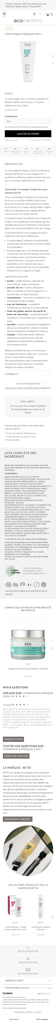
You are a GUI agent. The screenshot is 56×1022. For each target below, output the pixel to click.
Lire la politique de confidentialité (14, 1008)
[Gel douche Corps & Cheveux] (40, 914)
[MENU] (6, 14)
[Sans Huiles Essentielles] (36, 584)
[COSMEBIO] (15, 584)
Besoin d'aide (11, 140)
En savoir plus (11, 109)
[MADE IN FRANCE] (29, 584)
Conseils (11, 374)
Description (13, 164)
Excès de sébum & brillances (21, 433)
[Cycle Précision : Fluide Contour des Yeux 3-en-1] (15, 914)
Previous (53, 56)
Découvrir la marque (17, 819)
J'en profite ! (35, 6)
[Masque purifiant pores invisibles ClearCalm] (28, 647)
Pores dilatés (13, 440)
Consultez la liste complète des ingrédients (27, 388)
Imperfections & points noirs (21, 436)
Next (53, 63)
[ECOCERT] (8, 584)
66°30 (9, 28)
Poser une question (16, 755)
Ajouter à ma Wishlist (41, 140)
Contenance (11, 116)
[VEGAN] (22, 584)
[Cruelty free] (43, 584)
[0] (46, 14)
